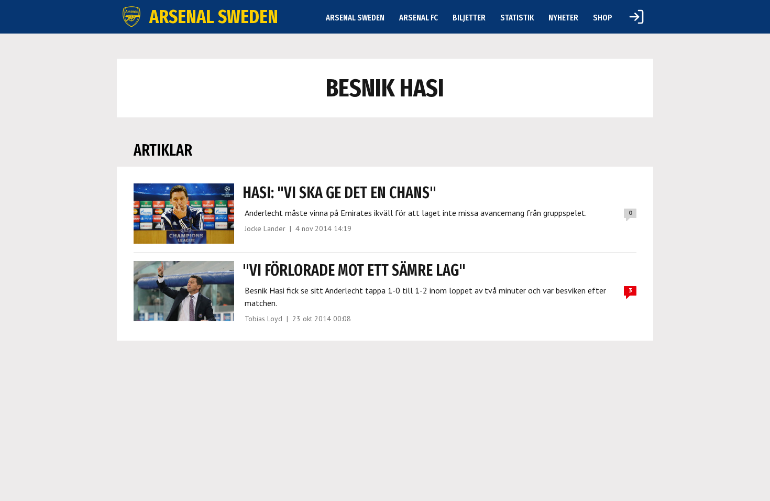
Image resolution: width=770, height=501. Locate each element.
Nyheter (563, 18)
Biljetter (469, 18)
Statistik (517, 18)
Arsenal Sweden (355, 18)
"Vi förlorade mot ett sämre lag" (354, 270)
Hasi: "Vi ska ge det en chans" (339, 192)
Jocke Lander (265, 228)
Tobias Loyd (263, 318)
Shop (602, 18)
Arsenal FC (418, 18)
